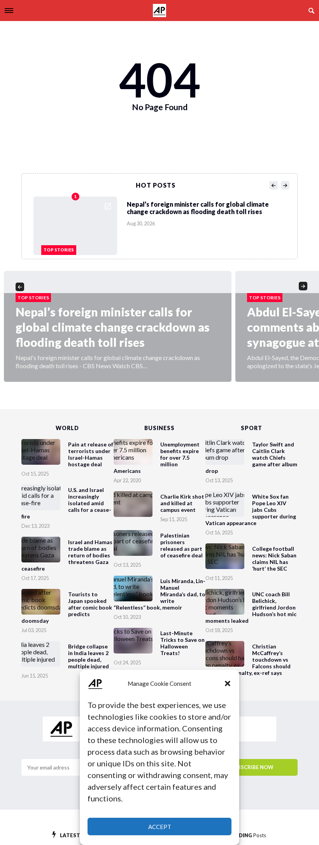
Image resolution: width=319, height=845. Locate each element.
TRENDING (245, 835)
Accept (159, 826)
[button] (227, 683)
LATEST (77, 835)
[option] (161, 224)
